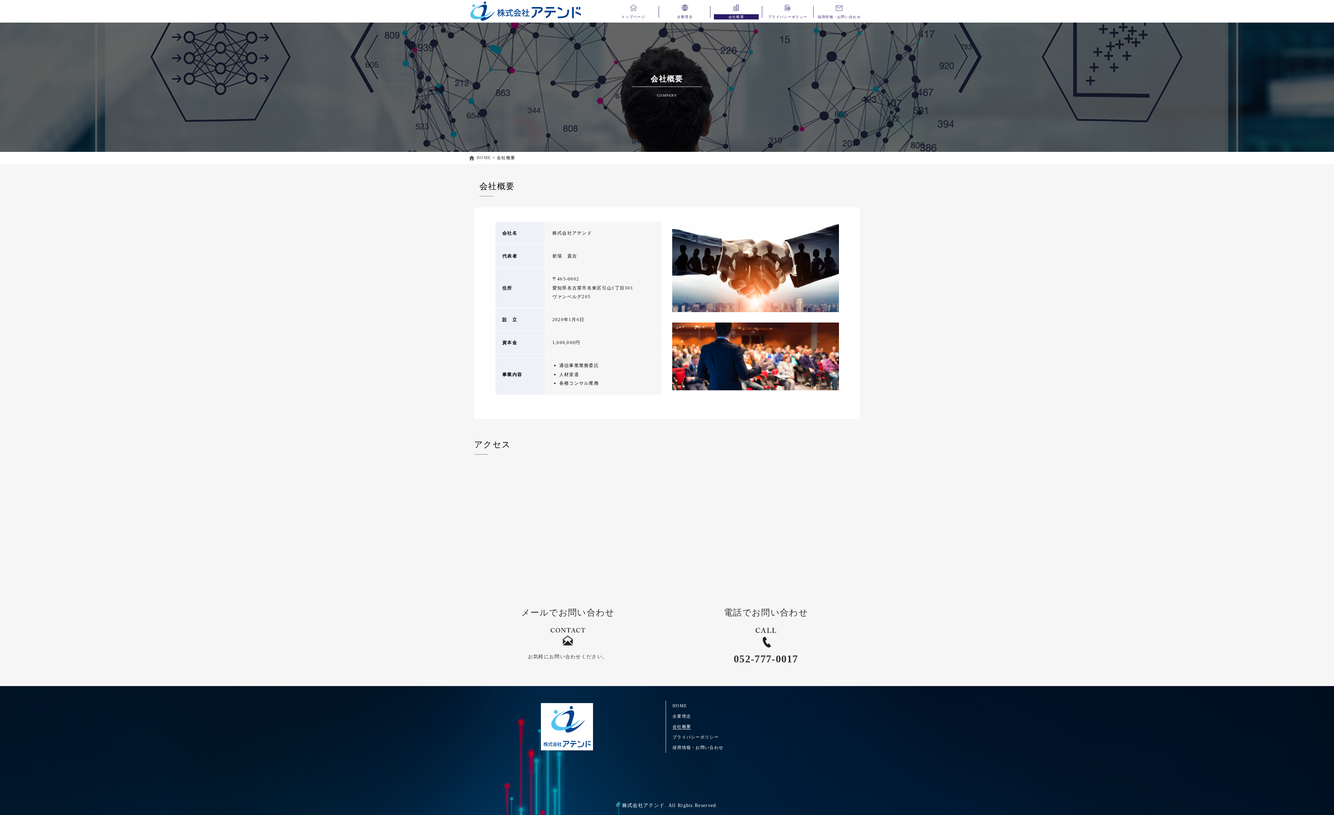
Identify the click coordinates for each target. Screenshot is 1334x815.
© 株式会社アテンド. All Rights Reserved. (667, 805)
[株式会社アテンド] (567, 727)
